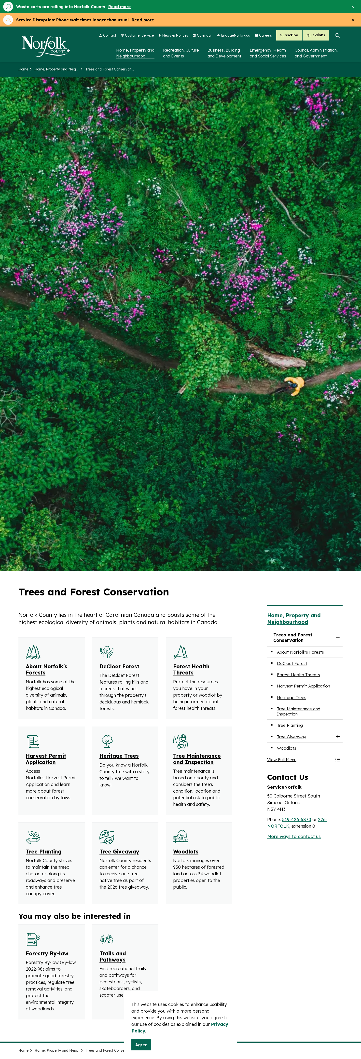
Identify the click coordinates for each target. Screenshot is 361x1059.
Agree (141, 1044)
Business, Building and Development (224, 53)
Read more (119, 6)
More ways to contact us (294, 836)
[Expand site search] (338, 35)
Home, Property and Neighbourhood (135, 53)
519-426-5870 (296, 819)
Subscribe (289, 35)
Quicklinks (315, 35)
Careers (265, 35)
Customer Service (139, 35)
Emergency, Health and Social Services (268, 53)
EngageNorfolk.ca (235, 35)
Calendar (204, 35)
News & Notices (175, 35)
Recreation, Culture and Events (181, 53)
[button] (300, 759)
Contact (109, 35)
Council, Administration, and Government (316, 53)
